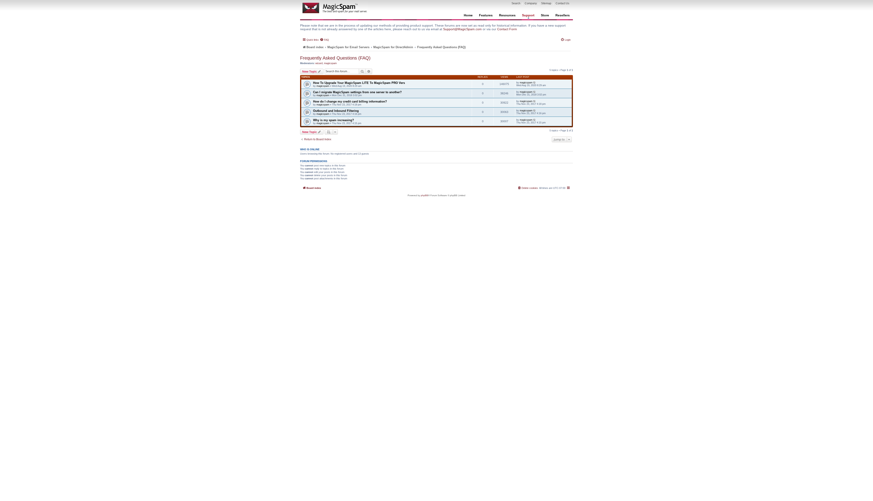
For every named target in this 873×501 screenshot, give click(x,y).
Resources (507, 15)
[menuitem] (324, 40)
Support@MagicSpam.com (462, 29)
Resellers (562, 15)
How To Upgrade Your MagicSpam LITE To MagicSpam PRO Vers (359, 83)
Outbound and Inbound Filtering (336, 111)
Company (531, 3)
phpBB (424, 195)
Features (486, 15)
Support (528, 15)
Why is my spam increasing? (333, 120)
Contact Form (507, 29)
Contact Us (562, 3)
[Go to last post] (534, 82)
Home (468, 15)
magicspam (330, 63)
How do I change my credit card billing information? (350, 101)
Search (516, 3)
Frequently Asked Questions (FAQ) (335, 57)
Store (545, 15)
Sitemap (546, 3)
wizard (319, 63)
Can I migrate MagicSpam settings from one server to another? (357, 92)
